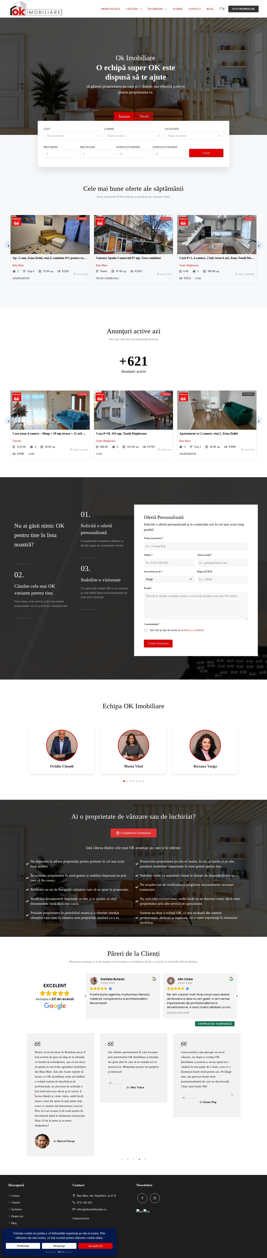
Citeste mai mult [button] (178, 1013)
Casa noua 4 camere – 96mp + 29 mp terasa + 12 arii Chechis (53, 433)
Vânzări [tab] (144, 116)
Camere (109, 129)
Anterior (35, 1095)
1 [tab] (122, 1159)
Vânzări (132, 9)
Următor (232, 1095)
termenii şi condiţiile (192, 630)
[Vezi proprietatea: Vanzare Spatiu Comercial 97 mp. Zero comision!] (133, 234)
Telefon (148, 555)
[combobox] (73, 136)
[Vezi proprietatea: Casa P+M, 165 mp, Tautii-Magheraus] (133, 410)
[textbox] (165, 579)
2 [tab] (128, 1159)
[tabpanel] (60, 1068)
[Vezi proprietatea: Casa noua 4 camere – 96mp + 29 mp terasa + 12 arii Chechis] (50, 410)
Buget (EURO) (204, 571)
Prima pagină (110, 9)
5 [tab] (145, 1159)
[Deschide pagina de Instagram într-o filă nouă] (155, 1198)
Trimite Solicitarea (158, 643)
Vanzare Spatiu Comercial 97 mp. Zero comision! (128, 258)
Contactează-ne (81, 1218)
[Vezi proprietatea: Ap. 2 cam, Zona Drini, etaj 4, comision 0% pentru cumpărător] (50, 234)
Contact (194, 9)
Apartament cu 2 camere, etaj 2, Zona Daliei (208, 433)
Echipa (178, 9)
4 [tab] (139, 1159)
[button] (8, 245)
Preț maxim (87, 147)
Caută (206, 152)
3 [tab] (133, 1159)
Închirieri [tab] (124, 116)
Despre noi (17, 1216)
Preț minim (50, 147)
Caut (47, 129)
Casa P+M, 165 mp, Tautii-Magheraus (121, 433)
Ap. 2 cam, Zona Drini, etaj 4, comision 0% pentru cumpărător (54, 258)
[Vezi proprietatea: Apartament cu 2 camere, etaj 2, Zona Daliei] (216, 410)
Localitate (172, 129)
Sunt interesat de (153, 571)
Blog (210, 9)
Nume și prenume (153, 538)
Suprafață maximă (165, 147)
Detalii (148, 588)
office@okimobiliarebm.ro (92, 1209)
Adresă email (204, 555)
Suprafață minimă (128, 147)
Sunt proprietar (243, 9)
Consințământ (152, 624)
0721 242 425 (84, 1202)
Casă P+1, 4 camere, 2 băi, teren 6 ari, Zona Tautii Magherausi (221, 258)
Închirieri (155, 9)
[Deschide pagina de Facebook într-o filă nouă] (142, 1198)
